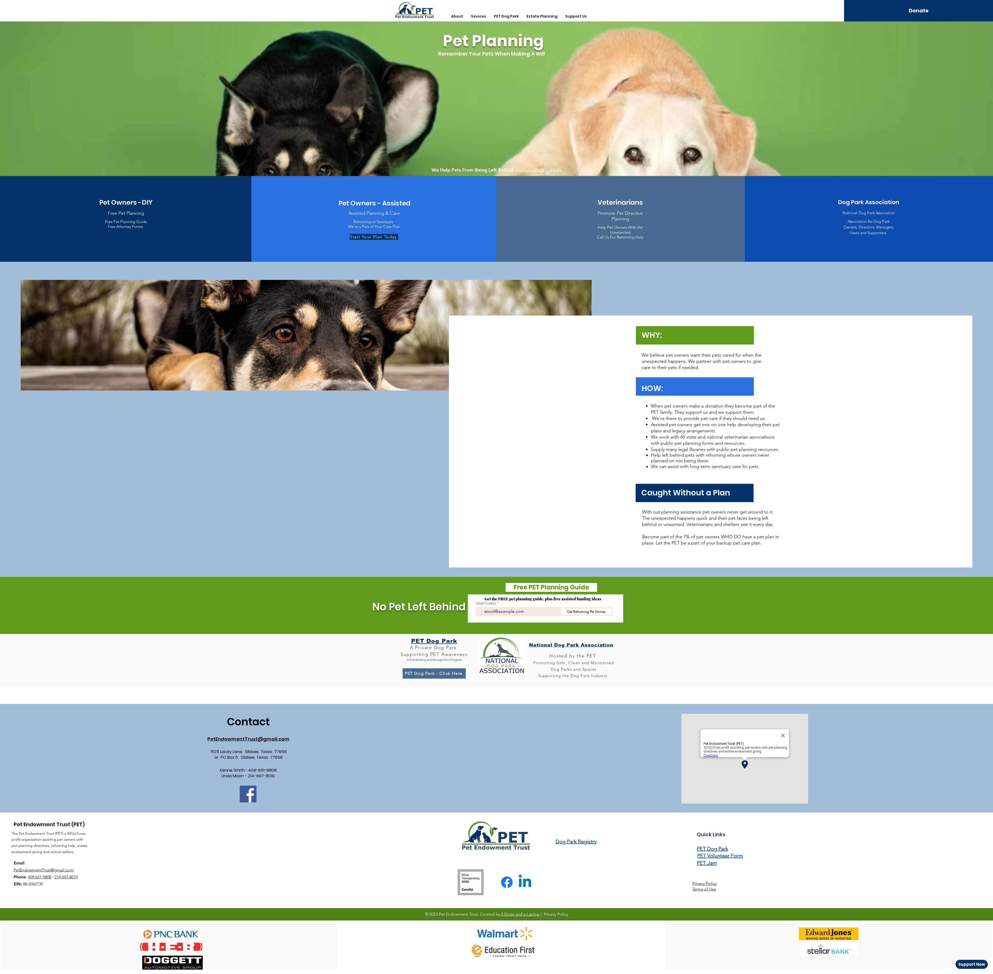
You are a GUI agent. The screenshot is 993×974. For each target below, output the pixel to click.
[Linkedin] (525, 882)
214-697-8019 (66, 877)
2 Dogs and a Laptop (520, 914)
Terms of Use (704, 889)
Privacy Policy (704, 883)
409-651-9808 (39, 877)
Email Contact (486, 603)
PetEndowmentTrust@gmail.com (44, 870)
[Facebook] (248, 794)
